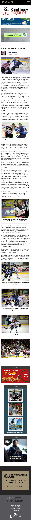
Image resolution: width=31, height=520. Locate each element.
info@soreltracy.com (14, 486)
